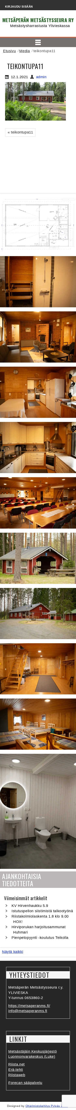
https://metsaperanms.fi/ (29, 1006)
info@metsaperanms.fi (27, 1011)
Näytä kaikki (12, 952)
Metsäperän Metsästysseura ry (38, 20)
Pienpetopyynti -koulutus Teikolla (40, 938)
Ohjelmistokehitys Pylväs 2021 (47, 1106)
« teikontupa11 (20, 132)
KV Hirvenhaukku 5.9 (30, 906)
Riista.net (16, 1064)
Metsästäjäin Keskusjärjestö (32, 1051)
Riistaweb (16, 1075)
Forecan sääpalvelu (25, 1083)
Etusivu (9, 51)
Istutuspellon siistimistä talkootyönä (42, 911)
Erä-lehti (15, 1070)
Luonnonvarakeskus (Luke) (31, 1057)
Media (24, 51)
